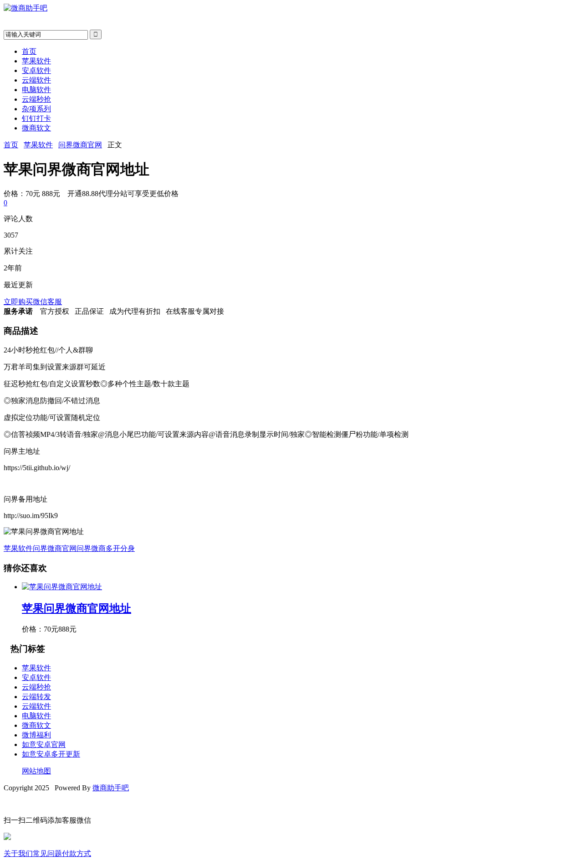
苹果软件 (36, 61)
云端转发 (36, 696)
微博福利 (36, 735)
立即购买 (18, 302)
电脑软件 (36, 89)
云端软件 (36, 80)
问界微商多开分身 (106, 548)
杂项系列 (36, 109)
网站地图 (36, 771)
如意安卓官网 (44, 744)
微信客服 (47, 302)
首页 (29, 51)
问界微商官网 (80, 145)
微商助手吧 (110, 788)
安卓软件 (36, 70)
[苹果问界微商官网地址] (62, 587)
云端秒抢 (36, 99)
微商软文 (36, 128)
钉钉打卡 (36, 118)
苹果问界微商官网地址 (76, 608)
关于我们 (18, 853)
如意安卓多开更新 (51, 754)
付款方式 (76, 853)
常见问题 (47, 853)
